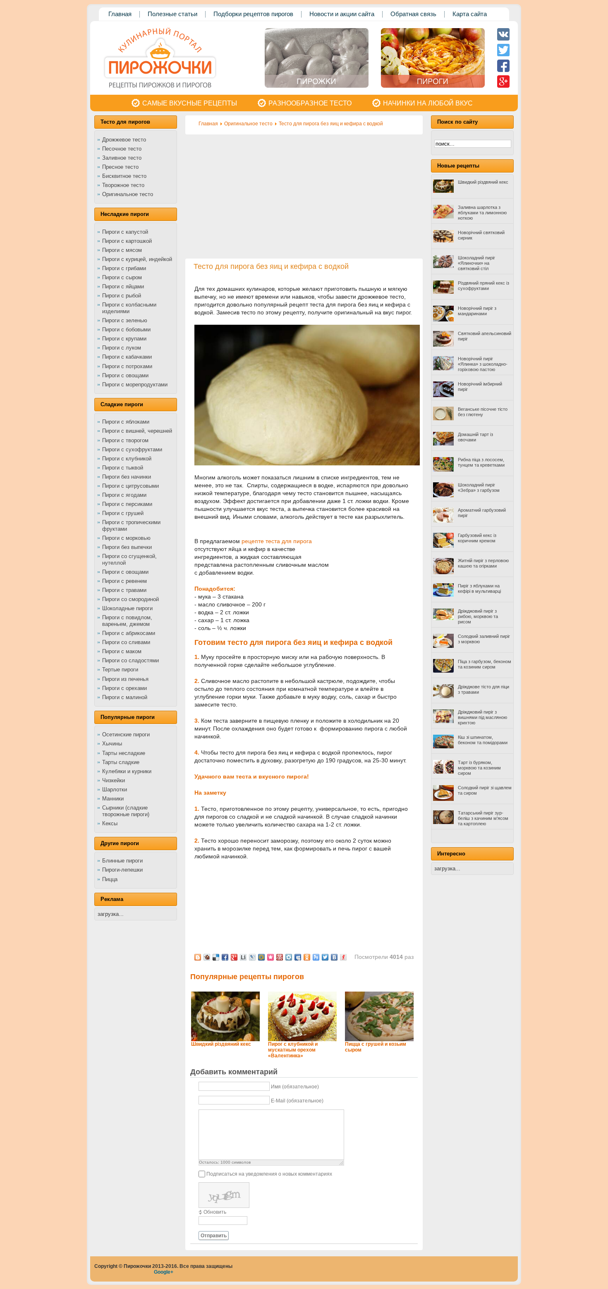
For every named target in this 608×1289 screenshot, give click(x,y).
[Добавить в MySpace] (297, 957)
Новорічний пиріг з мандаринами (477, 311)
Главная (208, 124)
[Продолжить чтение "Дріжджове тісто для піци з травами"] (443, 696)
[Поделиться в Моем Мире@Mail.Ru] (261, 957)
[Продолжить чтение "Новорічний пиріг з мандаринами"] (443, 319)
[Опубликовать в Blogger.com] (197, 957)
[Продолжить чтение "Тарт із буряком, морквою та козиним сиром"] (443, 771)
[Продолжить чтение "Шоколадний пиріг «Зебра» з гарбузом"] (443, 495)
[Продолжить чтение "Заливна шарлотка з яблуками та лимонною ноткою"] (443, 216)
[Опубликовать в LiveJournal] (252, 957)
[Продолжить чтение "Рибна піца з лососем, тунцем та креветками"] (443, 469)
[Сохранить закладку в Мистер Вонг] (279, 957)
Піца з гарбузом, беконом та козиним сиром (484, 664)
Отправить (214, 1236)
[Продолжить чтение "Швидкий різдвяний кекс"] (225, 1039)
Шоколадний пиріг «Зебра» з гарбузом (479, 487)
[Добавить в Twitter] (325, 957)
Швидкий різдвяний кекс (221, 1044)
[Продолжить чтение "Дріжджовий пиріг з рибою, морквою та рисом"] (443, 618)
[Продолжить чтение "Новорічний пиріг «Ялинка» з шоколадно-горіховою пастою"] (443, 368)
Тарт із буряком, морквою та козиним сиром (479, 768)
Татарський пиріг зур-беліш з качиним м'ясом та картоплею (483, 818)
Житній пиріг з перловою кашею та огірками (483, 563)
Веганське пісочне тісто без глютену (482, 412)
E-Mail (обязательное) (297, 1101)
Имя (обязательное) (295, 1087)
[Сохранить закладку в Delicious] (216, 957)
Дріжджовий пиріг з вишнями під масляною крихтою (482, 717)
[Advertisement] (304, 196)
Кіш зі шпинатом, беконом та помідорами (482, 740)
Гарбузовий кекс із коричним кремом (477, 538)
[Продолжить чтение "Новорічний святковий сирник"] (443, 240)
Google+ (163, 1272)
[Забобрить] (206, 957)
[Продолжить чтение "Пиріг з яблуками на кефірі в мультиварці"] (443, 594)
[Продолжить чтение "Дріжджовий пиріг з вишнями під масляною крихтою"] (443, 721)
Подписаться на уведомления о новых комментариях (269, 1174)
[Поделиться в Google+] (234, 957)
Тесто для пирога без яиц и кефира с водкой (331, 124)
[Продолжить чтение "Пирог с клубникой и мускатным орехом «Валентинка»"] (302, 1039)
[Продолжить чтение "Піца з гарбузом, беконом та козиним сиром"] (443, 670)
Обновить (214, 1212)
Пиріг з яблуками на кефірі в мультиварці (479, 588)
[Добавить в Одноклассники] (307, 957)
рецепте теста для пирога (277, 541)
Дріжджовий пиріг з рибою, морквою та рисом (478, 616)
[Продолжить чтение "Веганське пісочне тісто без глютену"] (443, 418)
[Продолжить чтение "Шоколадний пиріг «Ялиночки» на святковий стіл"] (443, 266)
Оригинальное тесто (248, 124)
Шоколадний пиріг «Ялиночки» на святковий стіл (476, 263)
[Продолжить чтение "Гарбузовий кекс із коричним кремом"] (443, 546)
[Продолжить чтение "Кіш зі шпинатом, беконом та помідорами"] (443, 746)
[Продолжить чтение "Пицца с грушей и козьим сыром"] (379, 1039)
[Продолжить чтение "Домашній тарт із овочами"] (443, 443)
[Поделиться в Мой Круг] (288, 957)
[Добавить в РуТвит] (316, 957)
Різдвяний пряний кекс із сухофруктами (483, 285)
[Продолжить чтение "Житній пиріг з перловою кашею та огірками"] (443, 572)
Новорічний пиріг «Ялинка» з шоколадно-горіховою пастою (482, 364)
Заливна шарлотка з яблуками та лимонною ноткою (482, 212)
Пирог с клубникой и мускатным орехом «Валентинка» (293, 1050)
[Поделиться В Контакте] (334, 957)
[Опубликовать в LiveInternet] (243, 957)
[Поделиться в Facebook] (225, 957)
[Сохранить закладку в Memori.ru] (270, 957)
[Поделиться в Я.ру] (343, 957)
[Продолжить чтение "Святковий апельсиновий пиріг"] (443, 345)
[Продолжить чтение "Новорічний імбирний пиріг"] (443, 395)
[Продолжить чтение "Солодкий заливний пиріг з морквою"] (443, 646)
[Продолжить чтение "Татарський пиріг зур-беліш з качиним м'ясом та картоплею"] (443, 822)
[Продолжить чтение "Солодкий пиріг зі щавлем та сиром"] (443, 799)
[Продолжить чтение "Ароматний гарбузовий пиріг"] (443, 520)
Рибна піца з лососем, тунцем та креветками (481, 462)
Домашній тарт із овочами (475, 437)
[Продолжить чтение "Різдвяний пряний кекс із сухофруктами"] (443, 292)
